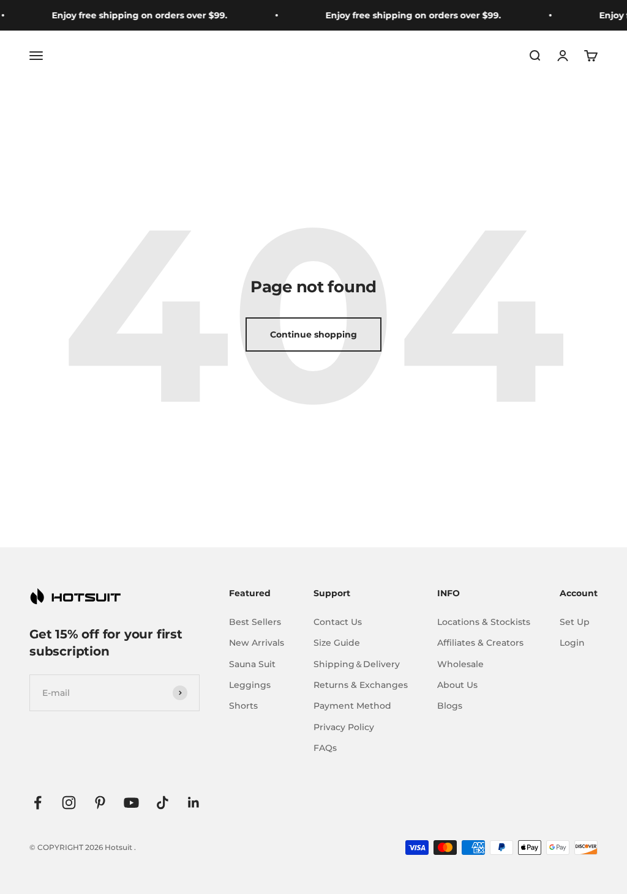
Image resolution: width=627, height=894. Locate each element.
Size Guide (337, 642)
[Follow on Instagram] (69, 802)
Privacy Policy (344, 727)
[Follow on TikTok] (162, 802)
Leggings (250, 684)
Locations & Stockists (483, 621)
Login (572, 642)
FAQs (325, 747)
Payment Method (352, 705)
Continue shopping (313, 334)
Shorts (243, 705)
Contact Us (338, 621)
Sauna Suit (252, 664)
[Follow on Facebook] (37, 802)
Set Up (575, 621)
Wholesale (460, 664)
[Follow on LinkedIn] (194, 802)
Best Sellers (255, 621)
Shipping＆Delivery (357, 664)
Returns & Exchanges (361, 684)
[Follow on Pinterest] (100, 802)
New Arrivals (256, 642)
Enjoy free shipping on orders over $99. (134, 15)
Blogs (449, 705)
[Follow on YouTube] (131, 802)
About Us (457, 684)
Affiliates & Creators (480, 642)
